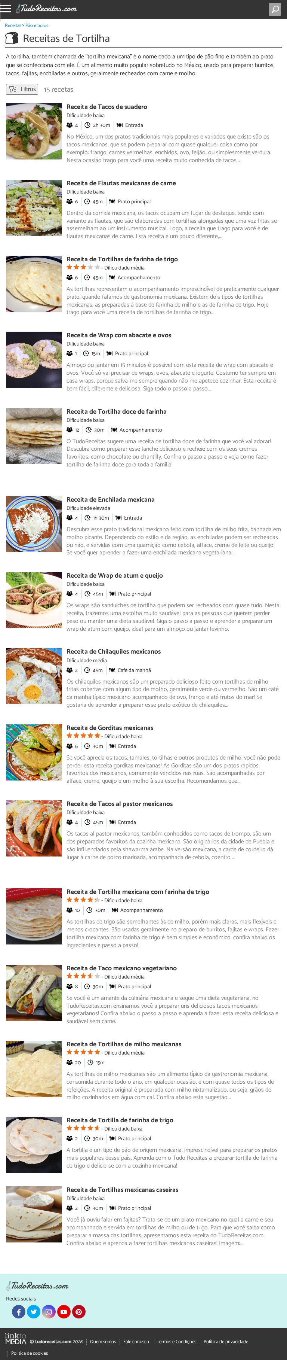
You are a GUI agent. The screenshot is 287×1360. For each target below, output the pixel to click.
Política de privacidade (226, 1342)
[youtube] (64, 1311)
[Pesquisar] (276, 9)
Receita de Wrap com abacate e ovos (119, 336)
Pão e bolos (36, 26)
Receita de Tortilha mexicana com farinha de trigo (138, 892)
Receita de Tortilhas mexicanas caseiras (122, 1190)
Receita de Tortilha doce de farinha (117, 412)
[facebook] (18, 1311)
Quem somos (103, 1342)
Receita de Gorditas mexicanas (110, 728)
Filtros (27, 89)
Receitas (13, 26)
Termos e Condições (176, 1342)
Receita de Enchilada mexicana (111, 500)
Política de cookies (29, 1353)
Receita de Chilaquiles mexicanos (114, 652)
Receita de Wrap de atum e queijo (115, 576)
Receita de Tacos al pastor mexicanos (120, 804)
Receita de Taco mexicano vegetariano (122, 969)
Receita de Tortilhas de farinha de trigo (122, 260)
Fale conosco (136, 1342)
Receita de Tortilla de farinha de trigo (120, 1121)
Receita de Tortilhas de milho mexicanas (124, 1045)
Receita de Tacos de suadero (107, 107)
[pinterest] (79, 1311)
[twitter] (33, 1311)
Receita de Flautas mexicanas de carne (121, 184)
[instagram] (48, 1311)
